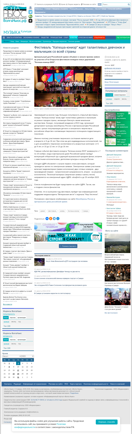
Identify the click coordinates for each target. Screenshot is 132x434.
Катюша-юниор (73, 211)
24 (18, 374)
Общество (45, 37)
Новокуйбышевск (76, 9)
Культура (26, 31)
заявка (62, 211)
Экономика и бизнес (31, 37)
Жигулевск (89, 9)
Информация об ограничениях (35, 384)
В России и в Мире (86, 37)
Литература (24, 41)
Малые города (100, 9)
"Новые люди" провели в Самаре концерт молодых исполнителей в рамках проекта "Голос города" (15, 217)
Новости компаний (117, 384)
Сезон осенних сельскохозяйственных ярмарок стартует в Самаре (59, 278)
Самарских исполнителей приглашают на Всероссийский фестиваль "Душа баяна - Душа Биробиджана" (17, 141)
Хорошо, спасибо (106, 422)
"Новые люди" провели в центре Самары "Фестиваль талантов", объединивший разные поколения (18, 259)
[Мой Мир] (57, 218)
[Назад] (129, 113)
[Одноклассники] (50, 218)
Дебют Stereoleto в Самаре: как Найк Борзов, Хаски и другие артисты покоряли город (16, 159)
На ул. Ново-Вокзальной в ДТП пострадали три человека (67, 261)
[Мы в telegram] (30, 12)
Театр (12, 41)
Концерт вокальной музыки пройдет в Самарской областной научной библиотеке (17, 245)
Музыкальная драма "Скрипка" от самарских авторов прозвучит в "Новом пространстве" (17, 179)
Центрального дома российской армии (50, 202)
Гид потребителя (123, 37)
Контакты (8, 384)
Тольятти (55, 9)
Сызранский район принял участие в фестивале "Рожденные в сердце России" (16, 237)
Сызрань (64, 9)
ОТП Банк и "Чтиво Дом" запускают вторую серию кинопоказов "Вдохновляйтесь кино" (16, 71)
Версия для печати (114, 68)
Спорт (66, 37)
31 (18, 377)
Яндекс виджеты (74, 4)
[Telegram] (54, 218)
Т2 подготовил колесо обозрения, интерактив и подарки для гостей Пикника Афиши (15, 201)
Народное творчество (60, 41)
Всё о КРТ (96, 16)
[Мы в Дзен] (30, 21)
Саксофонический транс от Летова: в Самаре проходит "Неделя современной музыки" (16, 109)
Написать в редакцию (45, 4)
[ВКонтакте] (47, 218)
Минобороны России (84, 199)
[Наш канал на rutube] (30, 16)
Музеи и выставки (35, 41)
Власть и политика (14, 37)
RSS (56, 4)
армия (42, 211)
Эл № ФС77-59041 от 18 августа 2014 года (46, 400)
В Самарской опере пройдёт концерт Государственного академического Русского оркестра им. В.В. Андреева (16, 275)
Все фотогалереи (111, 313)
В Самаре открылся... (114, 213)
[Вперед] (129, 145)
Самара (48, 9)
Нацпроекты (40, 12)
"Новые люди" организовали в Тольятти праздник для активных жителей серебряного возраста (17, 187)
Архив (63, 4)
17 (18, 370)
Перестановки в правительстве (54, 16)
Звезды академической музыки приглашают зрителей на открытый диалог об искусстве (71, 27)
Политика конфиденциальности (96, 384)
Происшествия (56, 37)
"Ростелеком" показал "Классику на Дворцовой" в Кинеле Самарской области (16, 95)
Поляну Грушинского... (115, 159)
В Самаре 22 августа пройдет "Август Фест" (104, 25)
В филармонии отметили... (116, 182)
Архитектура (47, 41)
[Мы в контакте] (30, 8)
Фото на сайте (111, 230)
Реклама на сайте (89, 4)
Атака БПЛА (71, 16)
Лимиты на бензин (84, 16)
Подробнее (74, 393)
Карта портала (75, 384)
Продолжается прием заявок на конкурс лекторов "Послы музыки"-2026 (65, 20)
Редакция (17, 384)
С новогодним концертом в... (117, 202)
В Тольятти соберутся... (115, 170)
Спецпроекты (99, 37)
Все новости (7, 304)
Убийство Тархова (107, 16)
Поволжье (39, 9)
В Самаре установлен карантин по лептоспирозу (52, 293)
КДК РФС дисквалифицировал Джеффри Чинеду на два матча (57, 272)
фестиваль (52, 211)
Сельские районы (115, 9)
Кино (17, 41)
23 (14, 374)
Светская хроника (74, 41)
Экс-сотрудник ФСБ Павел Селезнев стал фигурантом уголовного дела (60, 285)
